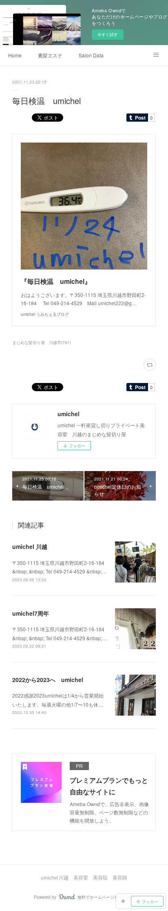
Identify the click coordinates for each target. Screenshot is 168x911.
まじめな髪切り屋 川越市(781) (41, 342)
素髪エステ (50, 55)
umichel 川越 (29, 546)
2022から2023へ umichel (47, 679)
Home (15, 55)
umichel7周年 (30, 613)
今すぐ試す (107, 34)
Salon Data (91, 55)
